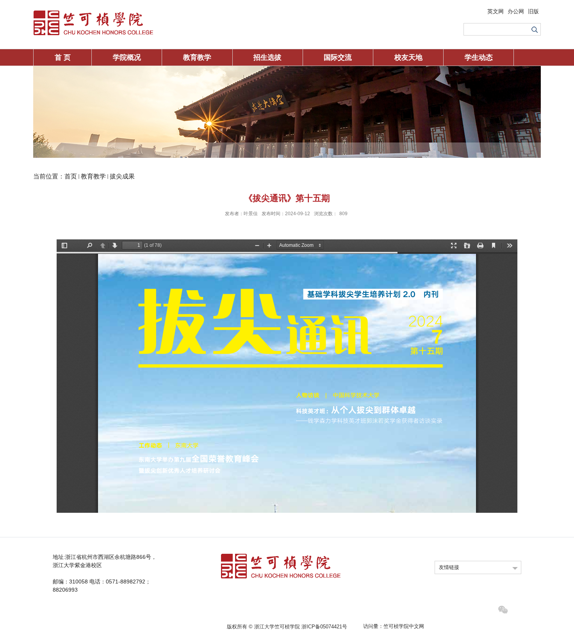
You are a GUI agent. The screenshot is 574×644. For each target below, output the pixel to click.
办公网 (516, 11)
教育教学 (197, 57)
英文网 (495, 11)
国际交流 (338, 57)
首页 (70, 176)
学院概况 (127, 57)
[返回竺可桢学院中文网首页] (93, 12)
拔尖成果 (122, 176)
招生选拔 (267, 57)
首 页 (63, 57)
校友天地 (408, 57)
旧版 (533, 11)
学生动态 (479, 57)
